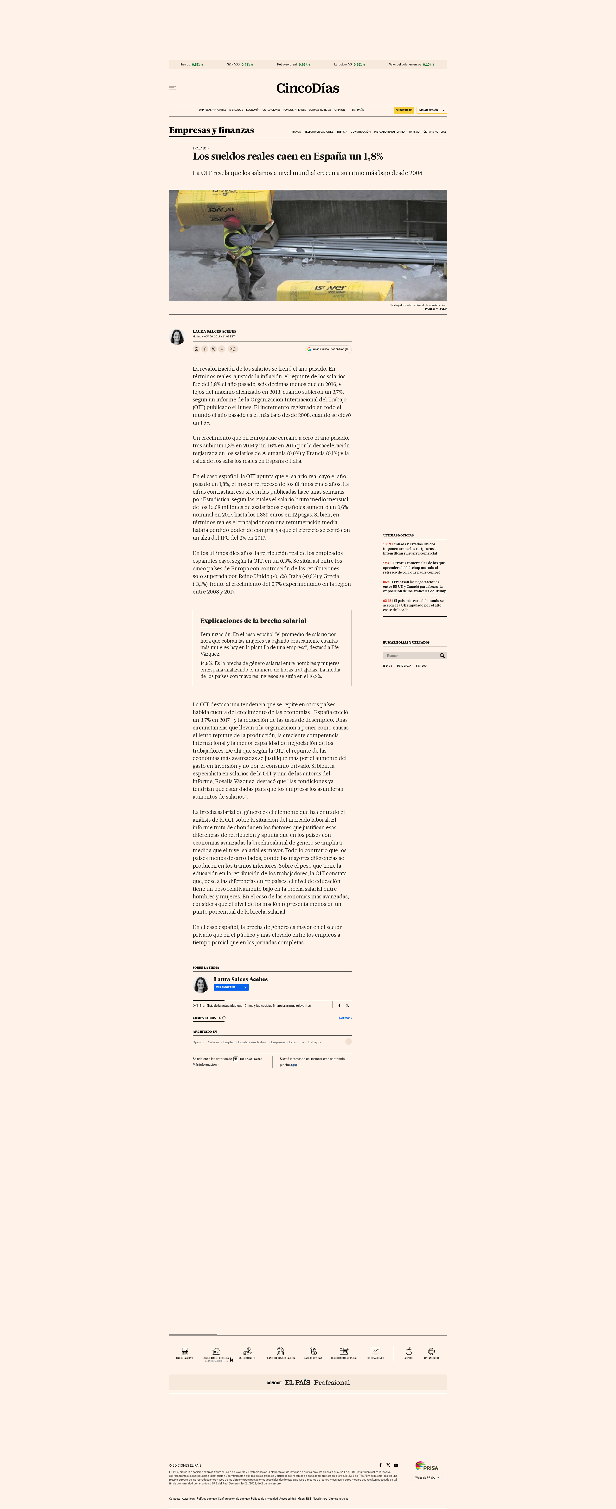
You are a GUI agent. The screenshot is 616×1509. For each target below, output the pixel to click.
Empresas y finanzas (212, 109)
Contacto (174, 1498)
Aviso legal (188, 1498)
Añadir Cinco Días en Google (330, 349)
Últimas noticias (320, 109)
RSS (308, 1498)
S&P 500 (233, 64)
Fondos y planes (294, 109)
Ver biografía (226, 987)
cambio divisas (313, 1358)
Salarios (213, 1042)
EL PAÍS (356, 108)
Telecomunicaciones (319, 131)
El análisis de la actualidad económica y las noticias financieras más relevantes (255, 1005)
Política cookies (207, 1498)
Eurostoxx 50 (343, 64)
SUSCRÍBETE (404, 110)
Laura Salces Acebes (214, 331)
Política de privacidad (264, 1498)
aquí (293, 1065)
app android (431, 1358)
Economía (252, 109)
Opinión (339, 109)
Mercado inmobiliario (389, 131)
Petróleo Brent (287, 64)
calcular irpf (184, 1358)
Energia (342, 131)
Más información (205, 1064)
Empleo (228, 1042)
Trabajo (199, 148)
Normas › (345, 1018)
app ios (408, 1358)
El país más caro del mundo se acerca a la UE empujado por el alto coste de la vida (413, 605)
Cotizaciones (271, 109)
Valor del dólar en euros (405, 64)
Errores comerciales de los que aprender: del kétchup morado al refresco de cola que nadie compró (414, 567)
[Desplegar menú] (172, 88)
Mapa (301, 1498)
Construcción (360, 131)
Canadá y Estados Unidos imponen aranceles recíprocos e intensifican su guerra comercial (410, 548)
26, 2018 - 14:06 (219, 336)
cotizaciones (375, 1358)
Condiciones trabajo (252, 1042)
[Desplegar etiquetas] (348, 1041)
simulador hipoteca (216, 1358)
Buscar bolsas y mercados (406, 642)
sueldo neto (247, 1358)
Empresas (278, 1042)
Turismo (414, 131)
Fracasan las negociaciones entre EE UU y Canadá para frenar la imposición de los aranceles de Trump (414, 586)
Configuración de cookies (234, 1498)
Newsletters (320, 1498)
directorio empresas (344, 1358)
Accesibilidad (287, 1498)
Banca (296, 131)
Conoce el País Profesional (308, 1382)
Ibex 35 (185, 64)
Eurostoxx (404, 665)
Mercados (236, 109)
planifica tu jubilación (280, 1358)
